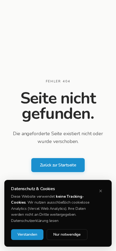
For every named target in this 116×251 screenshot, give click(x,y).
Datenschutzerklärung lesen (35, 220)
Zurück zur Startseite (58, 165)
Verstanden (27, 234)
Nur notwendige (67, 234)
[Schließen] (100, 191)
